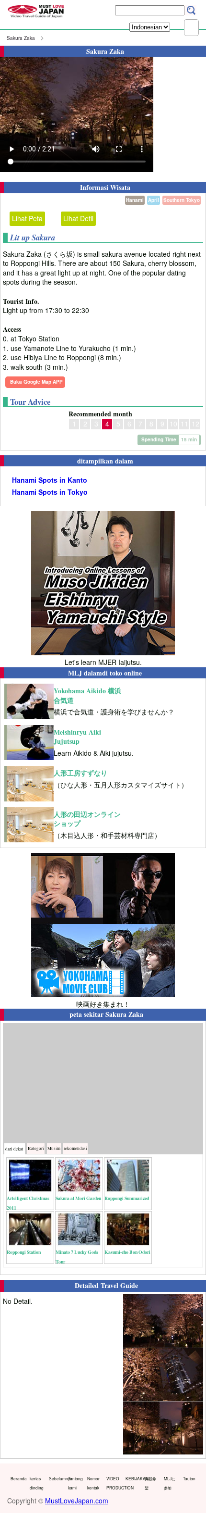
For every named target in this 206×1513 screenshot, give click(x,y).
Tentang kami (75, 1483)
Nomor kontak (93, 1483)
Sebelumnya (56, 1478)
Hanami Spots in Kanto (49, 480)
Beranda (18, 1478)
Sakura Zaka (21, 38)
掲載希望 (150, 1483)
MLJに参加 (169, 1483)
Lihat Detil (78, 218)
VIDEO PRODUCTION (113, 1483)
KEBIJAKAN (133, 1478)
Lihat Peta (27, 218)
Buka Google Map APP (36, 381)
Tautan (189, 1478)
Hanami (135, 200)
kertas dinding (37, 1483)
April (153, 200)
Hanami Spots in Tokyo (50, 492)
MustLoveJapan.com (76, 1500)
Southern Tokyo (181, 200)
